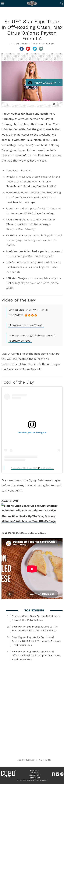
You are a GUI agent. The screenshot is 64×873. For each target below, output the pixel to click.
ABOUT (21, 760)
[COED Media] (8, 777)
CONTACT (29, 760)
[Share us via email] (41, 49)
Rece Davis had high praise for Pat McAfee (30, 208)
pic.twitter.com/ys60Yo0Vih (26, 325)
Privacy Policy (34, 775)
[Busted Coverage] (32, 3)
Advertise (34, 773)
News (43, 533)
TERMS (48, 760)
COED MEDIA (24, 780)
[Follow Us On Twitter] (57, 774)
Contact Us (34, 770)
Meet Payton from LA (18, 170)
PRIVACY (39, 760)
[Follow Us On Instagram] (62, 774)
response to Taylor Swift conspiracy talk (29, 256)
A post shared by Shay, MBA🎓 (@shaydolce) (32, 468)
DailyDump (21, 533)
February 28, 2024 (20, 340)
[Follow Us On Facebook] (53, 774)
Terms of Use (34, 778)
